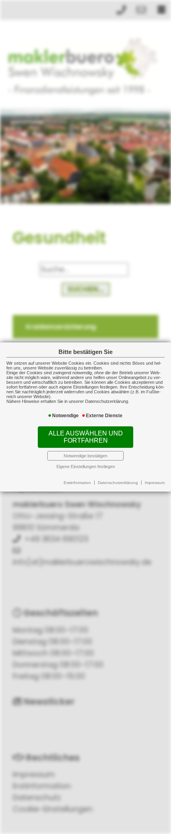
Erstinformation (77, 482)
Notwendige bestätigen (85, 455)
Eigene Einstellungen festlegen (85, 466)
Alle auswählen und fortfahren (86, 437)
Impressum (155, 482)
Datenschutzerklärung (118, 482)
